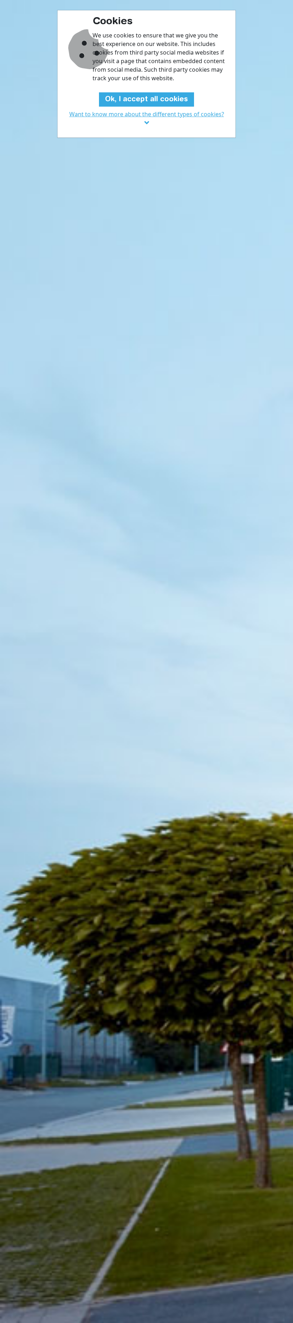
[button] (146, 118)
